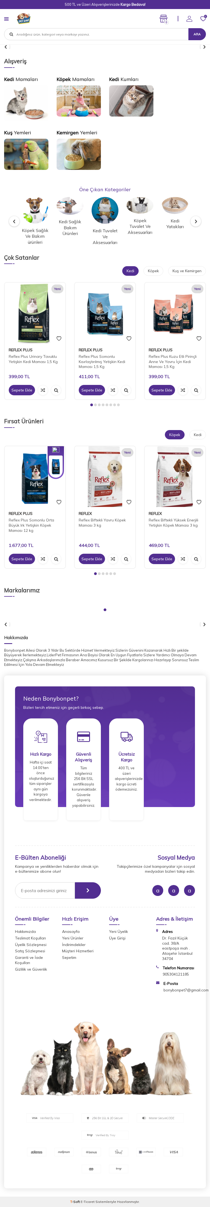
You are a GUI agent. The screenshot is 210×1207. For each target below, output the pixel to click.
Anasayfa (71, 931)
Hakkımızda (25, 931)
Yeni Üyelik (118, 931)
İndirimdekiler (74, 944)
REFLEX (85, 513)
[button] (14, 221)
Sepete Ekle (21, 390)
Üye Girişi (117, 938)
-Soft (75, 1202)
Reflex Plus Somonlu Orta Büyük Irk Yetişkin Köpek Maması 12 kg (31, 525)
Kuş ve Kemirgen (187, 270)
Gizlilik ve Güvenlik (31, 969)
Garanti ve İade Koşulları (29, 960)
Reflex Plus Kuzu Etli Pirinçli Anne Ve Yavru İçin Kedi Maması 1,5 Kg (173, 361)
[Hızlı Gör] (56, 390)
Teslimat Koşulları (30, 938)
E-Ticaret (88, 1202)
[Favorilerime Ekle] (59, 338)
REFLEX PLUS (21, 349)
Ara (197, 34)
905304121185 (176, 974)
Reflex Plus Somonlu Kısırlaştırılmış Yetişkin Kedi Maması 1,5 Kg (102, 361)
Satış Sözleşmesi (30, 950)
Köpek (153, 270)
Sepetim (69, 957)
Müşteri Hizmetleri (78, 950)
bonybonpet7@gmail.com (186, 990)
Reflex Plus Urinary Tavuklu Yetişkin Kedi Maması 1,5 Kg (33, 359)
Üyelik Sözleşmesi (30, 944)
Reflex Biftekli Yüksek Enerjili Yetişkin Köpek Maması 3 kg (173, 523)
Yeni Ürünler (72, 938)
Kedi (130, 270)
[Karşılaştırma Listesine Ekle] (43, 390)
